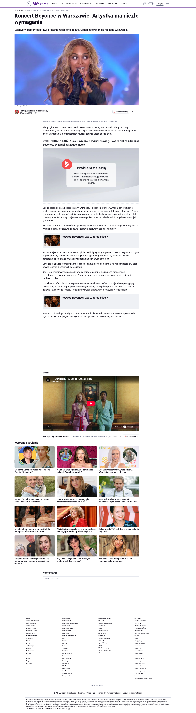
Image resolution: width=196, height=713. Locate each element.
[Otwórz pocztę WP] (145, 4)
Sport (28, 641)
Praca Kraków (139, 646)
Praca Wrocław (139, 651)
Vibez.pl (100, 645)
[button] (151, 3)
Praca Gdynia (139, 661)
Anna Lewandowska (32, 620)
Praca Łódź (138, 648)
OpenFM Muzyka (103, 643)
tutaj (69, 708)
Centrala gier (66, 668)
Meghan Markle (31, 628)
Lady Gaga (65, 633)
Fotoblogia (65, 661)
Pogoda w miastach (104, 650)
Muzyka (55, 4)
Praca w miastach (140, 668)
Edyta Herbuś (139, 630)
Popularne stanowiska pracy (143, 678)
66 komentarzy (122, 112)
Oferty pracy (138, 641)
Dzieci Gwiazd (85, 4)
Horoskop (65, 646)
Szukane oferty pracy (141, 676)
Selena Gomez (66, 625)
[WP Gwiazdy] (42, 4)
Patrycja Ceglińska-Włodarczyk (32, 111)
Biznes (28, 643)
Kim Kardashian (103, 630)
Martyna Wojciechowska (142, 633)
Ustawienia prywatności (132, 693)
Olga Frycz (138, 623)
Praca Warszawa (140, 643)
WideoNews (112, 4)
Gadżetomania (66, 658)
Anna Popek (102, 633)
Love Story (99, 4)
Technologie (30, 646)
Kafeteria (65, 651)
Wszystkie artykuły (104, 638)
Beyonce (72, 127)
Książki (64, 641)
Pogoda (28, 661)
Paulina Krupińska (140, 620)
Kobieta (28, 653)
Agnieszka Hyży (31, 633)
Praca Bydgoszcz (140, 663)
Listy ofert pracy (139, 673)
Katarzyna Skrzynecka (105, 623)
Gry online (29, 663)
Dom (63, 638)
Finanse (28, 648)
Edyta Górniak (66, 620)
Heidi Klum (101, 625)
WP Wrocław (66, 666)
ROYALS (124, 4)
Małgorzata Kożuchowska (70, 623)
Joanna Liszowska (140, 625)
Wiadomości (30, 638)
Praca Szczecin (139, 658)
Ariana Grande (30, 625)
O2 (99, 653)
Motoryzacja (30, 651)
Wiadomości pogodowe (105, 648)
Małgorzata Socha (32, 630)
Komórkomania (67, 656)
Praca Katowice (139, 666)
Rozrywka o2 (66, 676)
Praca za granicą (140, 671)
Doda (100, 628)
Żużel (64, 671)
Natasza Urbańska (140, 628)
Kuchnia (64, 643)
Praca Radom (139, 656)
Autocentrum (66, 663)
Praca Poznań (139, 653)
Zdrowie (28, 656)
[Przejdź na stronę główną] (29, 5)
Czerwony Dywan (69, 4)
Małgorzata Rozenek (68, 628)
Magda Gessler (66, 630)
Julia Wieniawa (31, 623)
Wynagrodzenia (67, 673)
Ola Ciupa (101, 620)
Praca (28, 658)
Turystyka (65, 648)
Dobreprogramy (67, 653)
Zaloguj (160, 4)
